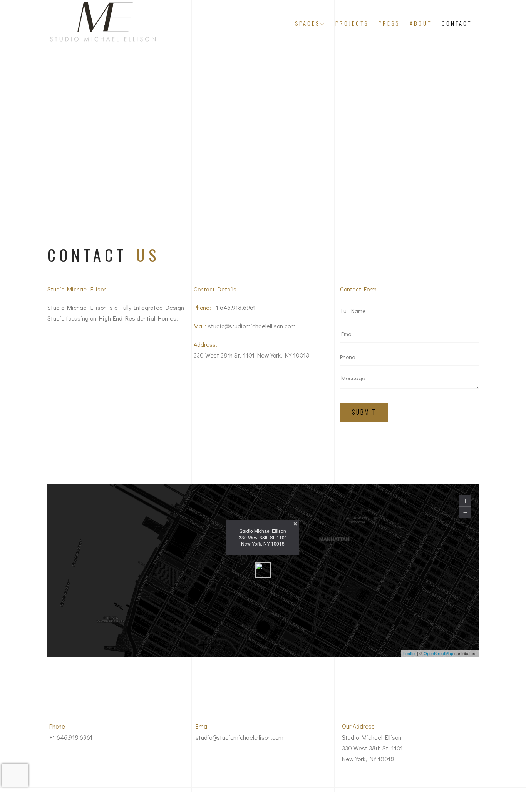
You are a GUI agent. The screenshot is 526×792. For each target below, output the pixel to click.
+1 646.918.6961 (234, 307)
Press (389, 23)
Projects (352, 23)
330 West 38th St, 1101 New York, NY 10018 (251, 355)
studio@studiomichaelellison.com (252, 326)
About (421, 23)
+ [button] (465, 501)
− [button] (465, 512)
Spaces (307, 23)
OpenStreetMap (438, 654)
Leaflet (409, 654)
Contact (457, 23)
